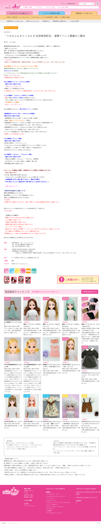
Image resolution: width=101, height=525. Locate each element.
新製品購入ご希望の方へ (60, 21)
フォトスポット (50, 508)
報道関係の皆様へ (71, 3)
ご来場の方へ (46, 21)
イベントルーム (50, 498)
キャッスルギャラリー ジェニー (54, 512)
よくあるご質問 (74, 21)
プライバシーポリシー (29, 505)
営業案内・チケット (29, 490)
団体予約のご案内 (28, 495)
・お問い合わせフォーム (11, 186)
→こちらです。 (8, 60)
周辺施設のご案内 (28, 497)
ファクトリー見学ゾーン (52, 504)
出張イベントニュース (32, 21)
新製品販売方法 (90, 292)
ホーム (63, 3)
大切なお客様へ (8, 210)
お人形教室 (49, 510)
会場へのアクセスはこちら (19, 263)
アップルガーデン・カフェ (52, 494)
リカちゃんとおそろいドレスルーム (55, 506)
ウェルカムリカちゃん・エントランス (55, 496)
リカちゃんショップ (51, 500)
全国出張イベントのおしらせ (15, 21)
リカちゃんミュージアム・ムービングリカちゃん (58, 502)
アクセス (26, 492)
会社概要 (26, 503)
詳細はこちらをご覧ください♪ (12, 75)
